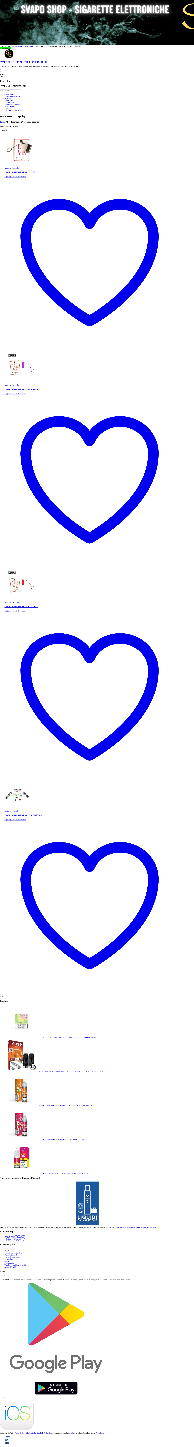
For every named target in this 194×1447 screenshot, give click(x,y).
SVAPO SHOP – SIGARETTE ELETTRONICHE (23, 62)
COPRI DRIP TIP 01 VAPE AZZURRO (23, 815)
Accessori (7, 109)
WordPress (100, 1433)
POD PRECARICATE (12, 111)
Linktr (6, 1261)
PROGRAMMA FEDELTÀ (14, 1238)
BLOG (7, 1251)
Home (3, 122)
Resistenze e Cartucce (12, 105)
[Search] (22, 1276)
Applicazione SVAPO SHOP (14, 1236)
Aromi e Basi (9, 100)
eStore (73, 1433)
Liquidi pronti (9, 102)
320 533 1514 (5, 46)
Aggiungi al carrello (11, 168)
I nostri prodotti (9, 1249)
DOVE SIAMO (10, 107)
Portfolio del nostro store (13, 1253)
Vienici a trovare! (10, 1255)
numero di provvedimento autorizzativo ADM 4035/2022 (137, 1227)
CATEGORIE (9, 94)
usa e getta (8, 98)
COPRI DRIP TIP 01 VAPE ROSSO (21, 606)
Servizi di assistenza (11, 1257)
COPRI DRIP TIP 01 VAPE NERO (20, 172)
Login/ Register (5, 48)
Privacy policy (9, 1263)
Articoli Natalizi (10, 1267)
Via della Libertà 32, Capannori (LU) (23, 46)
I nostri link (8, 1259)
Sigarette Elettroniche (12, 96)
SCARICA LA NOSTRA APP (15, 1240)
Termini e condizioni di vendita (15, 1265)
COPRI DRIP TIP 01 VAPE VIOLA (21, 389)
